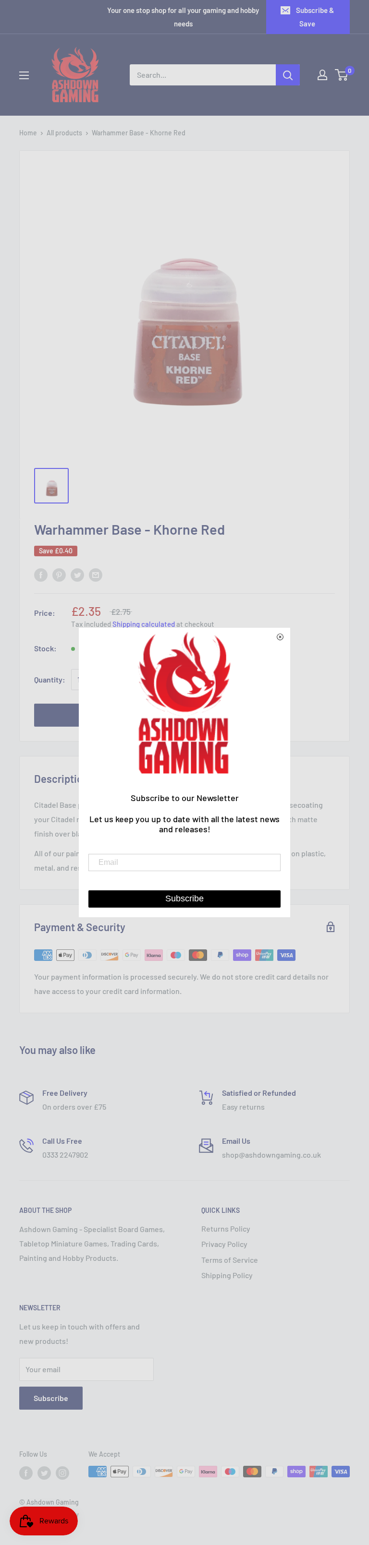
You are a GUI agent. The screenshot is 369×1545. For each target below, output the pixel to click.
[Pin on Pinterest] (59, 574)
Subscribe (51, 1397)
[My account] (322, 75)
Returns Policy (225, 1228)
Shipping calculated (143, 624)
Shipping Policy (227, 1275)
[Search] (288, 74)
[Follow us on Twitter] (44, 1472)
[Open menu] (24, 75)
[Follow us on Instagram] (62, 1472)
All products (64, 133)
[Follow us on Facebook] (26, 1472)
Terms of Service (229, 1259)
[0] (342, 75)
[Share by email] (95, 574)
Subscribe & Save (315, 17)
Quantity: (49, 679)
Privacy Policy (224, 1243)
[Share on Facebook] (41, 574)
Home (28, 133)
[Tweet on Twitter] (77, 574)
